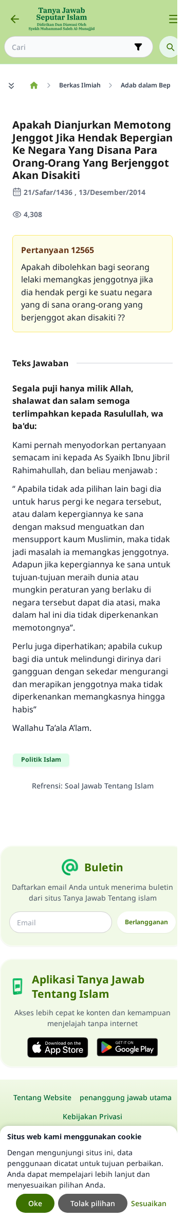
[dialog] (88, 1173)
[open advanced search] (138, 47)
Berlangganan (146, 922)
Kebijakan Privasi (92, 1116)
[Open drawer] (173, 19)
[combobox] (71, 47)
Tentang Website (42, 1097)
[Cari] (170, 47)
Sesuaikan (148, 1203)
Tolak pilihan (92, 1203)
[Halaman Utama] (34, 85)
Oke (35, 1203)
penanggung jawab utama (126, 1097)
